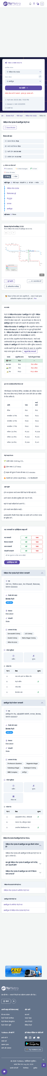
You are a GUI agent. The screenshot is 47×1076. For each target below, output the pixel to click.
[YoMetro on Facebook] (26, 1038)
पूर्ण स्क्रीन (10, 281)
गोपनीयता (25, 1068)
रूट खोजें (22, 88)
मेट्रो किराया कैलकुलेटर (8, 1021)
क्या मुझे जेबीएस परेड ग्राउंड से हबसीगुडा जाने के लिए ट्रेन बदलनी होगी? (22, 863)
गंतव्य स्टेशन (8, 77)
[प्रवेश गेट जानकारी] (11, 182)
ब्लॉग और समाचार (6, 1048)
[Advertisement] (23, 33)
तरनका (9, 203)
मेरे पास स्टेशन (5, 1014)
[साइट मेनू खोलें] (42, 3)
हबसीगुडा (9, 209)
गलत (37, 537)
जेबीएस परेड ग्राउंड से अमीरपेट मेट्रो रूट (16, 890)
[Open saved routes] (44, 1065)
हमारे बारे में (4, 1038)
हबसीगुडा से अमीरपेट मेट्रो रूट (13, 904)
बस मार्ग (27, 1014)
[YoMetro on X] (34, 1038)
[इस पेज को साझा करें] (43, 1060)
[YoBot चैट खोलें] (4, 1072)
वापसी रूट (10, 108)
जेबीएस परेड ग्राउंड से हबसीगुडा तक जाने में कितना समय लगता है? (21, 872)
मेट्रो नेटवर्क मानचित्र (7, 1018)
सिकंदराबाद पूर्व (11, 193)
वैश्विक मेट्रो (28, 1025)
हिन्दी (7, 1001)
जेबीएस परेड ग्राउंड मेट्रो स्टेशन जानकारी (17, 573)
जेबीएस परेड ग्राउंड (13, 188)
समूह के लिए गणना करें (30, 351)
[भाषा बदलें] (37, 3)
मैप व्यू (8, 176)
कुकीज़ (35, 1068)
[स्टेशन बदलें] (40, 76)
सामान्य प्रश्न (5, 1044)
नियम (35, 298)
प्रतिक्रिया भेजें (12, 562)
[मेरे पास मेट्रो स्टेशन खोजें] (33, 4)
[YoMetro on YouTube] (38, 1038)
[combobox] (23, 71)
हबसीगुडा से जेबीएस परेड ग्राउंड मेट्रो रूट (16, 910)
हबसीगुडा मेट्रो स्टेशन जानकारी (13, 703)
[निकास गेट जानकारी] (11, 214)
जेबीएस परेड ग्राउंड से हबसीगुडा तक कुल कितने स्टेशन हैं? (22, 845)
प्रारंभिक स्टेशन (9, 67)
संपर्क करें (4, 1041)
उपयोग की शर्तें (14, 1068)
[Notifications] (30, 3)
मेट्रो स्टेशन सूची (6, 1025)
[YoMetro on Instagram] (30, 1038)
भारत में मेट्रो (28, 1021)
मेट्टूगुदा (9, 198)
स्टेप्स (15, 176)
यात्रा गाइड (28, 1018)
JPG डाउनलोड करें (35, 281)
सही (26, 537)
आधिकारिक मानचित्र (13, 286)
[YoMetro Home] (12, 3)
